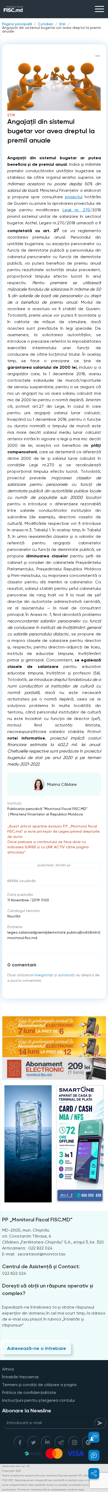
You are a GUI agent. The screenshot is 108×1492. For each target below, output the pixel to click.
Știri (62, 24)
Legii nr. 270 (76, 209)
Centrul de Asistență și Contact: (41, 1266)
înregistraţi (44, 975)
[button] (90, 1437)
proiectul (73, 196)
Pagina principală (17, 24)
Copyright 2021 (11, 1470)
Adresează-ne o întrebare (36, 1348)
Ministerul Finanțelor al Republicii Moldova (46, 814)
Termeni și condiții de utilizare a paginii (39, 1384)
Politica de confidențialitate (29, 1392)
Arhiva (8, 1369)
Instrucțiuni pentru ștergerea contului (38, 1400)
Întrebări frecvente (20, 1376)
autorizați (66, 975)
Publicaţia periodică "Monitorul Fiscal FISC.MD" (47, 809)
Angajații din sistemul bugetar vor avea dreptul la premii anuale (51, 29)
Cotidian (45, 24)
